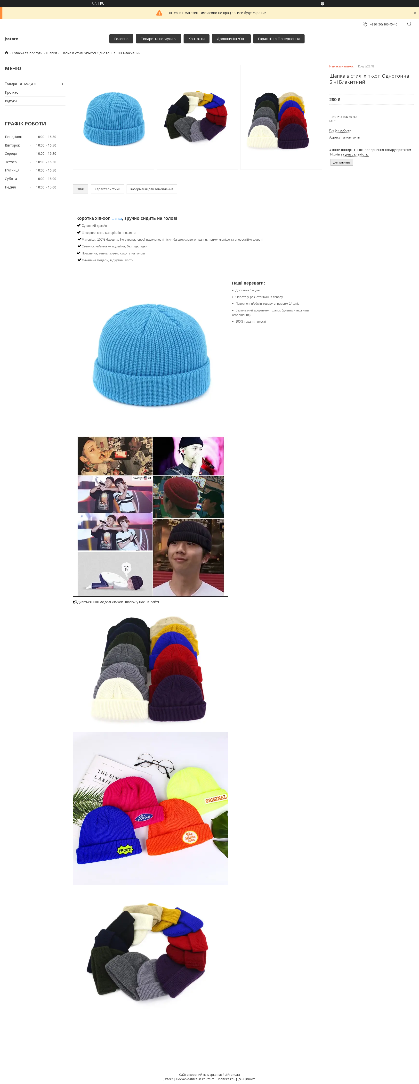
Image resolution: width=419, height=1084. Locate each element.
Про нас (11, 92)
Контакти (196, 38)
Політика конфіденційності (236, 1079)
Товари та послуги (157, 38)
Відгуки (11, 101)
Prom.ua (233, 1074)
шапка (117, 218)
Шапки (51, 53)
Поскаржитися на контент (195, 1079)
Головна (121, 38)
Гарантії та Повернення (279, 38)
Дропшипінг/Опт (231, 38)
